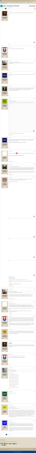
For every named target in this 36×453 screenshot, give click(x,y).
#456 (34, 354)
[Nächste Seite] (10, 8)
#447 (34, 137)
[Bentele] (15, 443)
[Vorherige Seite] (1, 8)
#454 (34, 329)
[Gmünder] (7, 443)
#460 (34, 420)
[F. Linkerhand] (1, 443)
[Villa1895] (11, 443)
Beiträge (2, 69)
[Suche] (31, 1)
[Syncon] (14, 443)
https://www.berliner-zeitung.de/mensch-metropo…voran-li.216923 (17, 142)
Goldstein (10, 343)
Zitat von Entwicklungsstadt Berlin (14, 166)
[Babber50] (5, 443)
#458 (34, 391)
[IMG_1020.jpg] (22, 199)
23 (5, 8)
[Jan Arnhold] (1, 445)
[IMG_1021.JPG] (22, 228)
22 (4, 8)
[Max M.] (12, 443)
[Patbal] (10, 443)
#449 (34, 164)
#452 (34, 301)
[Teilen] (35, 8)
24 (7, 434)
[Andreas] (5, 445)
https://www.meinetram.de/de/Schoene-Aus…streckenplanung (16, 357)
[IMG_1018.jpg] (22, 268)
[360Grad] (4, 443)
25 (8, 8)
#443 (34, 60)
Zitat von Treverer (12, 303)
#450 (34, 177)
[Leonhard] (2, 445)
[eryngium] (16, 443)
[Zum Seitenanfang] (35, 452)
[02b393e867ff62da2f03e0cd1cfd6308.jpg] (22, 28)
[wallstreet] (4, 445)
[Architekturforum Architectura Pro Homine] (2, 1)
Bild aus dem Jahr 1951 (12, 278)
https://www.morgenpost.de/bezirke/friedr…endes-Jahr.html (16, 155)
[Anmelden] (33, 1)
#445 (34, 86)
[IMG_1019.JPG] (22, 248)
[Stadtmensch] (6, 445)
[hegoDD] (9, 443)
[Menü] (35, 1)
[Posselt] (2, 443)
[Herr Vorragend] (6, 443)
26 (9, 8)
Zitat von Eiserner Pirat (13, 291)
